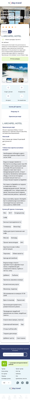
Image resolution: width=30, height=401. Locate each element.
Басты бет (3, 397)
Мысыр (9, 17)
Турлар (3, 368)
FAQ (17, 376)
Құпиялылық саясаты (21, 378)
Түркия (3, 17)
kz (4, 383)
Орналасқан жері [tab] (15, 116)
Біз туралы (4, 373)
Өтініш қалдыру (15, 59)
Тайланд (20, 17)
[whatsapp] (17, 383)
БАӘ (14, 17)
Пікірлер (4, 376)
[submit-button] (25, 354)
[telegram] (22, 383)
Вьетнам (27, 17)
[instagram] (27, 383)
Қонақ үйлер (5, 371)
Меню (26, 397)
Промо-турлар (19, 368)
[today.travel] (15, 3)
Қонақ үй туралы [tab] (15, 107)
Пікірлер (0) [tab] (15, 111)
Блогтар (18, 371)
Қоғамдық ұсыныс (6, 378)
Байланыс (18, 373)
